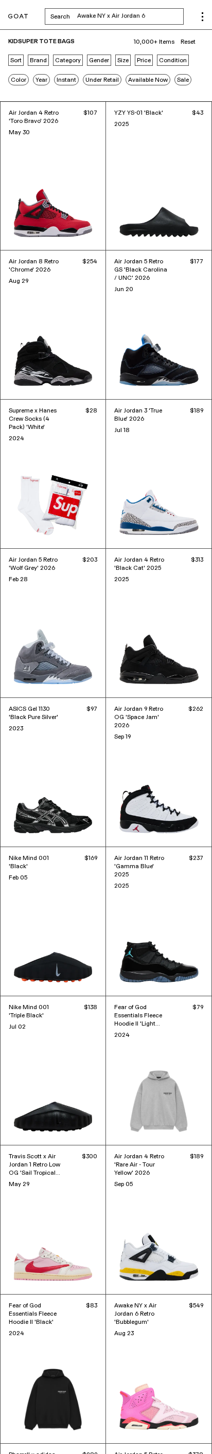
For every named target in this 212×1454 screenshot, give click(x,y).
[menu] (202, 16)
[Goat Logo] (18, 16)
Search (117, 16)
